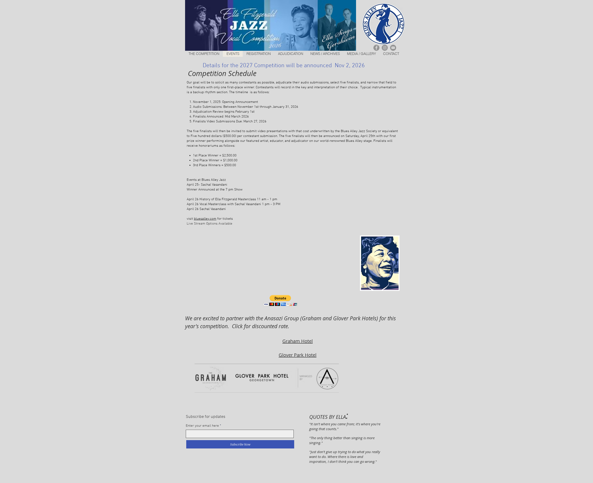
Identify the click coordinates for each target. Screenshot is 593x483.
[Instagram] (385, 48)
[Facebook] (376, 48)
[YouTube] (393, 48)
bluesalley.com (205, 219)
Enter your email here (202, 426)
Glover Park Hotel (297, 355)
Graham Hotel (297, 341)
